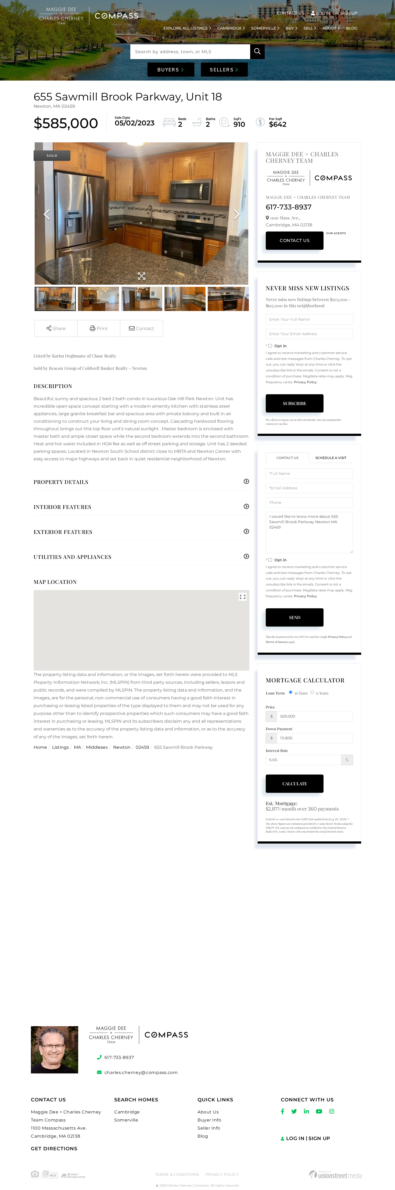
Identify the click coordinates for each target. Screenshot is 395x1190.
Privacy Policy (305, 382)
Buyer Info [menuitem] (209, 1120)
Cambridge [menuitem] (229, 28)
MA (77, 747)
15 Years (322, 693)
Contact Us (290, 13)
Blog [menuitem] (351, 28)
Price (270, 707)
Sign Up (348, 13)
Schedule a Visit (330, 458)
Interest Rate (277, 750)
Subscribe (294, 403)
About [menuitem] (329, 28)
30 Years (301, 693)
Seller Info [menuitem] (209, 1128)
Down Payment (279, 728)
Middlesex (97, 747)
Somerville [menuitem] (263, 28)
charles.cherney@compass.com (141, 1072)
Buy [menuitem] (290, 28)
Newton (122, 747)
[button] (257, 51)
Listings (60, 747)
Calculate (294, 783)
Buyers (169, 70)
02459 (142, 747)
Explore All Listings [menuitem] (185, 28)
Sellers (222, 70)
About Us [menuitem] (208, 1112)
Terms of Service (277, 642)
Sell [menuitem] (308, 28)
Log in (323, 13)
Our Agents (336, 233)
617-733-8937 (289, 207)
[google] (197, 946)
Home (40, 747)
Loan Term (275, 693)
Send (294, 617)
